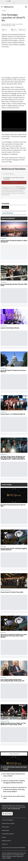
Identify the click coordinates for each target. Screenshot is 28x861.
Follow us (15, 29)
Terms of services (20, 187)
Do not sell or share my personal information (13, 847)
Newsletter (23, 29)
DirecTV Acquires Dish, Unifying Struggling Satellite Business (14, 781)
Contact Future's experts (8, 823)
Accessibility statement (8, 834)
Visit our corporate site (14, 808)
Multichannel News (17, 24)
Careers (4, 837)
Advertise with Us (6, 840)
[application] (14, 119)
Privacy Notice (22, 188)
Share (5, 29)
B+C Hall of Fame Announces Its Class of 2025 (14, 775)
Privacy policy (5, 827)
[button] (2, 6)
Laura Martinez (7, 24)
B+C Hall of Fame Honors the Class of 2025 (15, 768)
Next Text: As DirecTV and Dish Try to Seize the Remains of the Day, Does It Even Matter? (15, 789)
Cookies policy (5, 830)
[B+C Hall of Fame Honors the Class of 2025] (14, 764)
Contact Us (4, 844)
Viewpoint (4, 10)
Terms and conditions (7, 820)
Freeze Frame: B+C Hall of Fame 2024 (14, 797)
